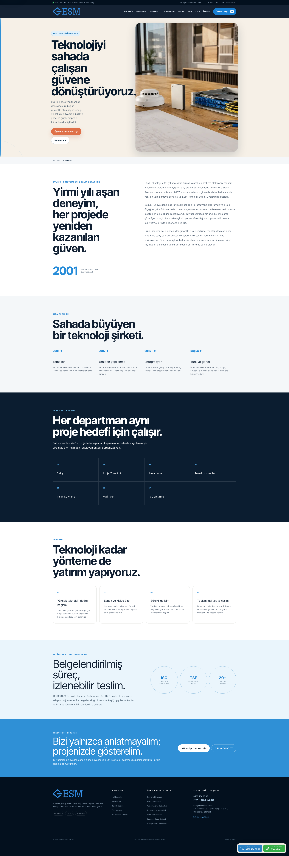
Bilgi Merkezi (117, 810)
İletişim (206, 11)
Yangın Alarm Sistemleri (157, 806)
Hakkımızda (141, 11)
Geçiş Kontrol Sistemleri (157, 823)
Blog (190, 11)
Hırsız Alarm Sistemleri (156, 810)
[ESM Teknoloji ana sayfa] (66, 11)
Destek (181, 11)
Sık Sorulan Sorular (119, 815)
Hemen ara (60, 140)
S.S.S (197, 11)
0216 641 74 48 (211, 3)
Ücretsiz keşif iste (66, 131)
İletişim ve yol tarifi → (202, 817)
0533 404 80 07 (229, 3)
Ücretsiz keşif (224, 11)
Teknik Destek (117, 806)
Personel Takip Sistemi (156, 819)
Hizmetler (155, 11)
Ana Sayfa (128, 11)
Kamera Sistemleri (154, 797)
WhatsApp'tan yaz (194, 748)
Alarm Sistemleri (154, 801)
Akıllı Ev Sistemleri (154, 815)
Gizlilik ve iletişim (230, 839)
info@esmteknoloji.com (190, 3)
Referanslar (169, 11)
